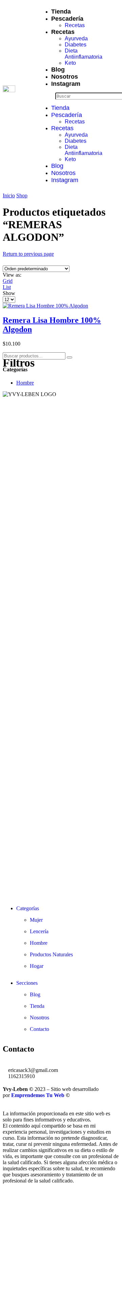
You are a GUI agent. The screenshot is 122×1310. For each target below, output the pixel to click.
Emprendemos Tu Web (37, 1095)
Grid (8, 281)
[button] (46, 96)
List (7, 287)
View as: (12, 275)
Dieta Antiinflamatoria (83, 54)
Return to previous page (28, 254)
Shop (21, 195)
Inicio (9, 195)
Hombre (25, 383)
